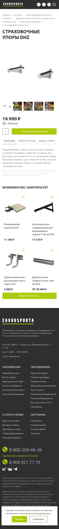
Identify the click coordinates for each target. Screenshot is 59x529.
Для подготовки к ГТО (41, 402)
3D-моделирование (11, 438)
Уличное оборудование (13, 394)
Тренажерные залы (11, 373)
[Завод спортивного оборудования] (13, 4)
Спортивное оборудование (43, 394)
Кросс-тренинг (37, 390)
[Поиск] (39, 4)
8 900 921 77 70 (24, 462)
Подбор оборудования (13, 433)
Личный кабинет (38, 429)
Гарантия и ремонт (10, 421)
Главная (6, 15)
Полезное (35, 433)
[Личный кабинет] (49, 4)
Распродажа (36, 407)
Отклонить (38, 519)
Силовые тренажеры (40, 377)
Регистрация (36, 421)
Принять (19, 519)
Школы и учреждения (12, 386)
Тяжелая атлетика (38, 381)
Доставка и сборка (10, 425)
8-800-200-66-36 (25, 449)
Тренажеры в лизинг (11, 429)
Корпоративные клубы (12, 381)
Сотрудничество (38, 425)
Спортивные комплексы (13, 390)
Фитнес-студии (9, 377)
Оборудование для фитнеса (43, 386)
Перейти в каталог (28, 295)
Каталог (18, 15)
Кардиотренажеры (39, 373)
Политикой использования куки (35, 513)
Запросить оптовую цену (34, 131)
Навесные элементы (30, 22)
